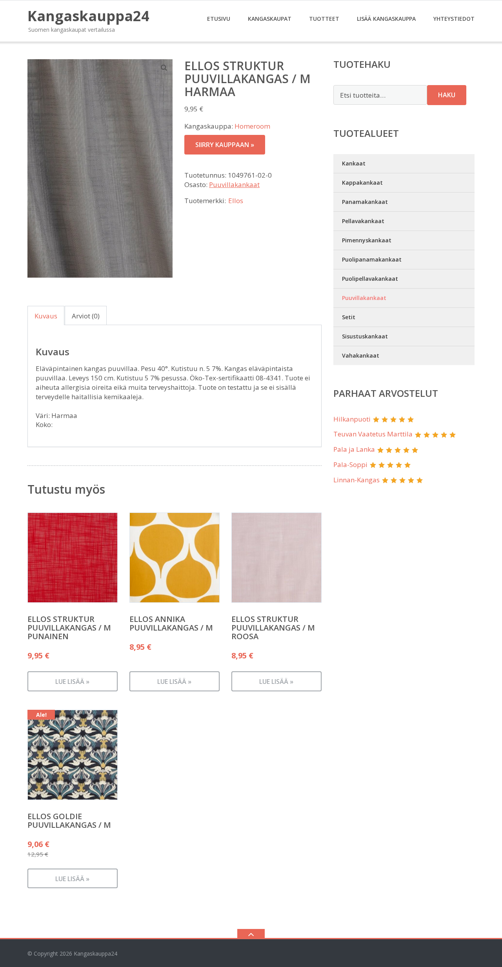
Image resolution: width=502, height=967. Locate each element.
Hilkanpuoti (352, 419)
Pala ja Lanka (354, 449)
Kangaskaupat (269, 18)
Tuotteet (324, 18)
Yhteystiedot (454, 18)
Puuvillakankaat (234, 184)
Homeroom (252, 126)
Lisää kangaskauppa (386, 18)
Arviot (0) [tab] (86, 315)
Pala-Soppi (350, 464)
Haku (446, 95)
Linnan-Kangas (356, 479)
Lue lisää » (72, 681)
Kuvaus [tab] (46, 315)
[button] (164, 67)
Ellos (235, 200)
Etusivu (218, 18)
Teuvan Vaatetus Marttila (373, 433)
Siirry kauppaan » (224, 144)
